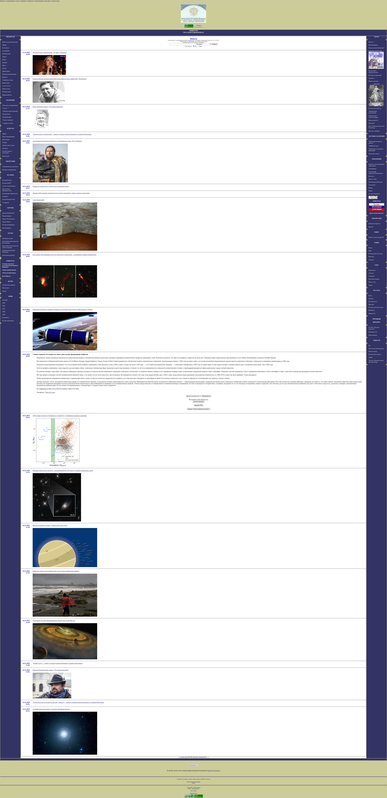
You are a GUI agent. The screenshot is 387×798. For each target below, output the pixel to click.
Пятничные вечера (7, 238)
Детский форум (6, 228)
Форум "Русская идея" (8, 219)
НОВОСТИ (376, 340)
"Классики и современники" (10, 105)
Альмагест (5, 196)
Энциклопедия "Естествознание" (374, 116)
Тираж (370, 285)
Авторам (371, 273)
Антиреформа (372, 168)
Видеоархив (5, 156)
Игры (370, 250)
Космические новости (375, 108)
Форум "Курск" (6, 222)
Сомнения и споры (7, 80)
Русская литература (374, 193)
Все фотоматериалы (8, 320)
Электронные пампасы (8, 285)
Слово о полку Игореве (8, 186)
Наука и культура (373, 81)
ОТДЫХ (376, 242)
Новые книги (6, 83)
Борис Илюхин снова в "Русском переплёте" (48, 107)
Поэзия (4, 68)
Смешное (371, 260)
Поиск (370, 295)
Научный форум (6, 216)
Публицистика (6, 53)
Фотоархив (5, 317)
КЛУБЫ (10, 233)
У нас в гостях (6, 86)
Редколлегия (372, 270)
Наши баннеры (373, 335)
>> (208, 757)
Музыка (4, 142)
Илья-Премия (6, 276)
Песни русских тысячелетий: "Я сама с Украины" (50, 52)
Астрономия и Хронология (10, 193)
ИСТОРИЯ (10, 175)
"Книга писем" (6, 114)
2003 (3, 303)
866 (195, 757)
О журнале (372, 276)
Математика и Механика (376, 182)
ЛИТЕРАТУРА (10, 37)
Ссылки (198, 779)
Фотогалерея (6, 139)
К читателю (5, 48)
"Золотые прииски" (7, 120)
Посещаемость (373, 301)
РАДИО (376, 232)
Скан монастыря (38, 200)
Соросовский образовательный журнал (376, 172)
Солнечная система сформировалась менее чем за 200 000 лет (54, 620)
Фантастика (5, 288)
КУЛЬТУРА (10, 128)
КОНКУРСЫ (10, 261)
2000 (3, 311)
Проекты (371, 298)
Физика (371, 188)
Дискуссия (55, 1)
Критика (4, 77)
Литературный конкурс (9, 270)
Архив (194, 779)
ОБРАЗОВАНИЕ (377, 159)
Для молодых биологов (377, 213)
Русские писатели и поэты (376, 307)
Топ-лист (48, 1)
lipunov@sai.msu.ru (213, 770)
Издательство (6, 89)
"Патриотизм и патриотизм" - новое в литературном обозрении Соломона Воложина (62, 134)
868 (200, 757)
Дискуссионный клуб (8, 213)
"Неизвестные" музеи (8, 145)
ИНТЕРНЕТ (376, 322)
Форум (4, 291)
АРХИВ (10, 296)
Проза (4, 65)
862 (184, 757)
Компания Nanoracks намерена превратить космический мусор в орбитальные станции (63, 309)
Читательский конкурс (9, 273)
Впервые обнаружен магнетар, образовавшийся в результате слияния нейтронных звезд (63, 470)
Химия (370, 191)
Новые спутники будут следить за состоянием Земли (51, 186)
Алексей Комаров (195, 788)
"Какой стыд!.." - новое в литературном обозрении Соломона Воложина (58, 663)
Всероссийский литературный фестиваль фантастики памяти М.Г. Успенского (59, 79)
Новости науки (373, 351)
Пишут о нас (372, 282)
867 (197, 757)
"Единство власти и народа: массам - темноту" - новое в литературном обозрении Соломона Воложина (68, 702)
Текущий (4, 300)
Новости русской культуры (10, 42)
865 (192, 757)
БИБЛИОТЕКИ (376, 218)
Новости (31, 1)
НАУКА (376, 37)
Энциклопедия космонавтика (373, 112)
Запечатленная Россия (8, 199)
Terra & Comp (50, 392)
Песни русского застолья (376, 253)
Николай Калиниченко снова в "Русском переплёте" (51, 670)
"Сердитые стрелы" (7, 123)
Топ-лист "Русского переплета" (374, 328)
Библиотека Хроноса (374, 223)
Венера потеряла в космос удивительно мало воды (50, 525)
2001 (3, 308)
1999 (3, 314)
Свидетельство (191, 40)
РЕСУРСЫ (376, 290)
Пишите (24, 1)
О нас (18, 1)
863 (187, 757)
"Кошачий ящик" (7, 117)
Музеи (370, 248)
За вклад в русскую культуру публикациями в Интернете (10, 265)
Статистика (202, 779)
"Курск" (4, 56)
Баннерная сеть (373, 332)
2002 (3, 306)
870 (206, 757)
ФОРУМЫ (10, 208)
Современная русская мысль (10, 166)
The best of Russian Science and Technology (376, 361)
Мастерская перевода (8, 255)
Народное (371, 256)
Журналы (371, 304)
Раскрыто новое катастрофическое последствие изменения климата (56, 571)
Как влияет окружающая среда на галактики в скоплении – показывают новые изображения (64, 254)
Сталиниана (5, 202)
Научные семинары (374, 131)
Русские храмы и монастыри (7, 152)
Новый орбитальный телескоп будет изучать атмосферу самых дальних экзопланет (61, 193)
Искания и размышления (9, 74)
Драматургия (6, 71)
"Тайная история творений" (10, 111)
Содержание (10, 1)
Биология (371, 176)
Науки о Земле (373, 179)
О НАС (377, 265)
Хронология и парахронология (7, 189)
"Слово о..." (5, 108)
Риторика (5, 148)
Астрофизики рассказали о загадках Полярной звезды (51, 709)
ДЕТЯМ (10, 281)
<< (179, 757)
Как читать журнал (374, 279)
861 (181, 757)
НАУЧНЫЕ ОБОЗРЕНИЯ (376, 136)
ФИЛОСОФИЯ (10, 161)
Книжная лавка (6, 91)
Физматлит (372, 123)
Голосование (39, 1)
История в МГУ (6, 183)
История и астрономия (375, 75)
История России (6, 180)
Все (370, 345)
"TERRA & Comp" (374, 146)
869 (203, 757)
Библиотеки (372, 313)
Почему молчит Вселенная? (376, 48)
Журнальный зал (7, 95)
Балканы (4, 62)
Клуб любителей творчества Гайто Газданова (10, 246)
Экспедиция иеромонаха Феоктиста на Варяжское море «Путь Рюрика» (57, 141)
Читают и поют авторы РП (376, 237)
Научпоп (371, 227)
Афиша (4, 45)
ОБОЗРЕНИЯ (10, 100)
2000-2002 (377, 84)
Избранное (372, 310)
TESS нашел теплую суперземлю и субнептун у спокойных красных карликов (60, 416)
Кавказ (4, 59)
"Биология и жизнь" (374, 153)
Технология (372, 185)
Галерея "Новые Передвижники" (193, 781)
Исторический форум (8, 224)
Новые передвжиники (8, 136)
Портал (2, 1)
